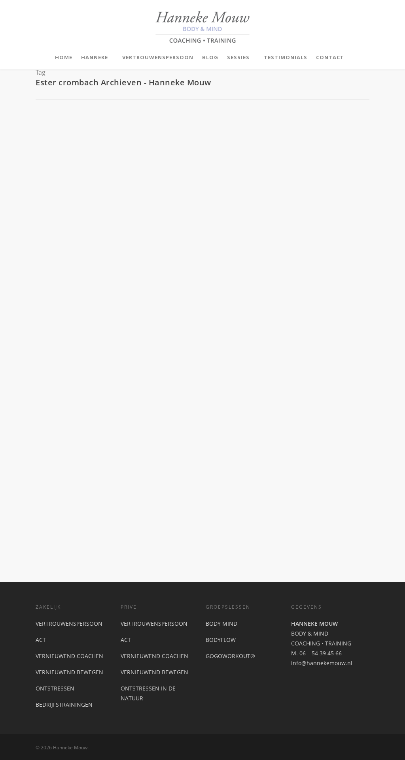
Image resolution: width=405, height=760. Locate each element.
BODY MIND (221, 623)
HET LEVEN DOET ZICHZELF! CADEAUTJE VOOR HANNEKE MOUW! (195, 413)
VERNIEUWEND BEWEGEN (69, 672)
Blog (83, 425)
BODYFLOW (221, 639)
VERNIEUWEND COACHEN (69, 656)
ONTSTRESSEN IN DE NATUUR (148, 693)
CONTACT (330, 57)
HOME (63, 57)
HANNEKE (94, 57)
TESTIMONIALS (285, 57)
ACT (41, 639)
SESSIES (238, 57)
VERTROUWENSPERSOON (157, 57)
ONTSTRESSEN (55, 688)
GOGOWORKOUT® (230, 656)
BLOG (210, 57)
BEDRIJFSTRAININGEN (64, 704)
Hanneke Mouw (58, 425)
